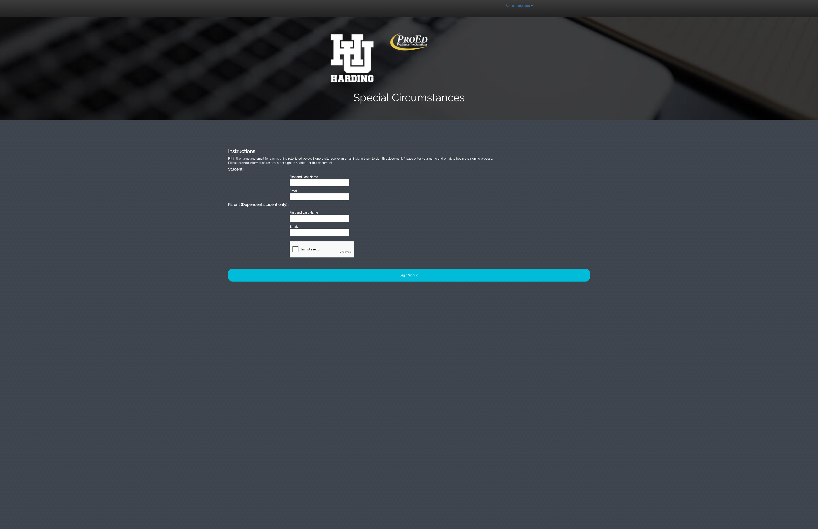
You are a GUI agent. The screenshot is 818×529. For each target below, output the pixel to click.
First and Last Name (304, 177)
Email (294, 191)
